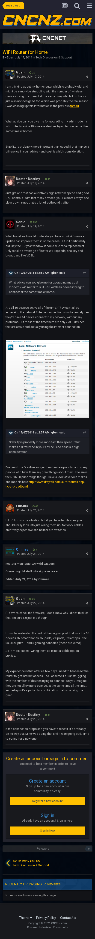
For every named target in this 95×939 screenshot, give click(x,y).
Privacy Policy (46, 918)
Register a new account (47, 801)
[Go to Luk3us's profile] (10, 508)
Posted (30, 76)
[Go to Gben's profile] (10, 74)
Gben (10, 57)
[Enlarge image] (47, 379)
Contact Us (68, 918)
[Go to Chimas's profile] (10, 551)
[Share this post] (87, 77)
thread (74, 106)
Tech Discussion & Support (54, 57)
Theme (24, 918)
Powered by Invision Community (47, 927)
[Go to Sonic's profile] (10, 224)
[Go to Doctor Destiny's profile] (10, 181)
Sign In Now (47, 830)
